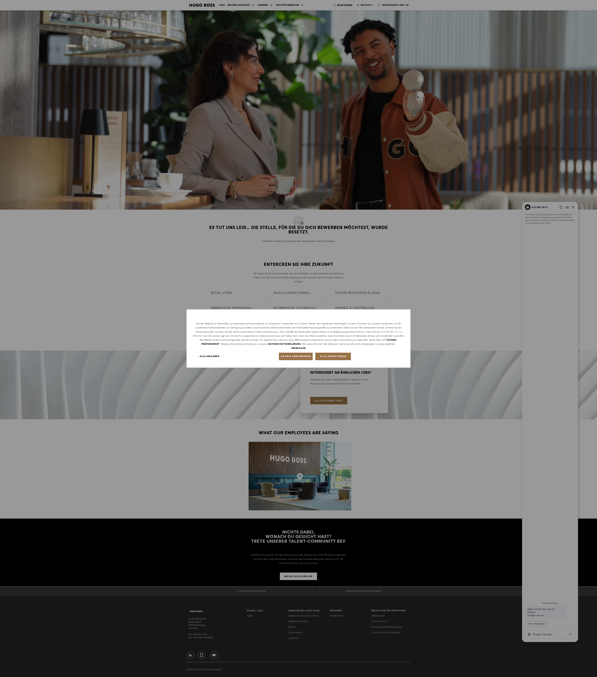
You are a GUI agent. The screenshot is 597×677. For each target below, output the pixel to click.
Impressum (298, 348)
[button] (296, 356)
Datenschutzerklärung (284, 344)
